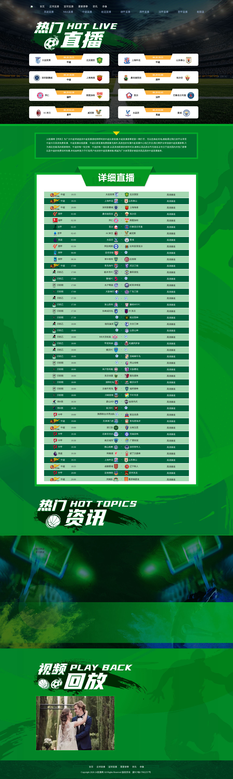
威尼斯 (132, 233)
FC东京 (132, 311)
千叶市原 (134, 395)
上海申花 (108, 201)
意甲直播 (183, 12)
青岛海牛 (108, 265)
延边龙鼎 (134, 414)
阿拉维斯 (108, 246)
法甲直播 (163, 12)
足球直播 (54, 6)
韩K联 (60, 401)
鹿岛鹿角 (134, 376)
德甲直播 (125, 12)
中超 (62, 194)
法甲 (59, 227)
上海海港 (134, 207)
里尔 (111, 227)
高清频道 (171, 195)
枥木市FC (108, 272)
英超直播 (49, 12)
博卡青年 (108, 259)
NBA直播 (68, 12)
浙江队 (110, 427)
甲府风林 (108, 343)
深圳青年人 (135, 447)
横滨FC (109, 350)
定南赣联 (108, 473)
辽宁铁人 (134, 466)
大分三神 (134, 324)
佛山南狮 (108, 447)
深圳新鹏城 (107, 207)
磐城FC (109, 278)
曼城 (132, 240)
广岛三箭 (134, 291)
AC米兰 (109, 233)
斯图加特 (134, 220)
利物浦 (110, 453)
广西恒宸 (134, 440)
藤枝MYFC (135, 304)
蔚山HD (110, 401)
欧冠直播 (106, 12)
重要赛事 (83, 6)
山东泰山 (133, 201)
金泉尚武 (133, 401)
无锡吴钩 (134, 434)
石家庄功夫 (107, 434)
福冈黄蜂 (134, 388)
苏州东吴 (133, 473)
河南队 (109, 479)
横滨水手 (134, 382)
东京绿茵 (108, 376)
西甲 (60, 214)
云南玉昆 (134, 427)
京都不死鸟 (107, 388)
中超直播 (87, 12)
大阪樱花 (134, 369)
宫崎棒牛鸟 (135, 356)
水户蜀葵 (108, 285)
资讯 (95, 6)
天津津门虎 (108, 421)
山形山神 (134, 330)
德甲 (60, 220)
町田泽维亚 (135, 285)
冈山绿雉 (134, 363)
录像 (104, 6)
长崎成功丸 (107, 311)
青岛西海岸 (135, 421)
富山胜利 (108, 304)
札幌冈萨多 (134, 343)
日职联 (60, 285)
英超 (60, 240)
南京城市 (108, 440)
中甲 (60, 414)
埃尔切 (133, 214)
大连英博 (110, 194)
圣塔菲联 (109, 253)
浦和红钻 (110, 382)
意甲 (59, 233)
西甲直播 (144, 12)
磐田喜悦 (134, 272)
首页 (42, 6)
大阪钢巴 (110, 291)
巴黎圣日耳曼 (136, 227)
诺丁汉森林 (135, 453)
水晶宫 (110, 240)
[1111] (75, 723)
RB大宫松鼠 (105, 337)
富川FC (109, 408)
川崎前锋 (109, 395)
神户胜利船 (107, 369)
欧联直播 (202, 12)
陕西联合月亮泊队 (106, 414)
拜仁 (111, 220)
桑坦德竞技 (107, 214)
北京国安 (134, 194)
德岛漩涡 (109, 324)
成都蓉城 (108, 466)
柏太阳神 (134, 317)
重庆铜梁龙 (134, 479)
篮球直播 (68, 6)
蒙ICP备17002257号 (141, 772)
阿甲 (60, 253)
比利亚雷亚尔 (136, 246)
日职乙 (60, 272)
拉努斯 (133, 259)
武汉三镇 (134, 265)
